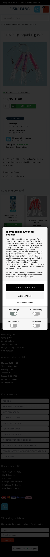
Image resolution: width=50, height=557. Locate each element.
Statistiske (36, 322)
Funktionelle (13, 322)
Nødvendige (13, 310)
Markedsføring (36, 310)
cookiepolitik (33, 264)
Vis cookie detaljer (25, 302)
